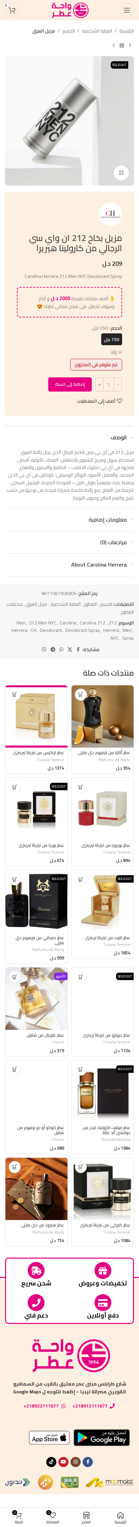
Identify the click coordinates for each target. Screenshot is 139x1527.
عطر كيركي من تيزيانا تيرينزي (105, 1225)
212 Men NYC (42, 622)
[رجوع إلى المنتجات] (122, 45)
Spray (128, 638)
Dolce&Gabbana (116, 1139)
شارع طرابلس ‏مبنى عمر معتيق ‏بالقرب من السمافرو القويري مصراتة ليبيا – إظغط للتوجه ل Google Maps (69, 1387)
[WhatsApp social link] (61, 649)
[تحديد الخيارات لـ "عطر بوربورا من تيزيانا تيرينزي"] (81, 787)
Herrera (111, 630)
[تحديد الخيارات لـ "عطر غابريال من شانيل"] (15, 977)
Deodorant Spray (82, 630)
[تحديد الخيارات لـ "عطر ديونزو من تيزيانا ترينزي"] (81, 977)
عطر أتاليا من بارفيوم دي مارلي (104, 752)
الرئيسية (126, 31)
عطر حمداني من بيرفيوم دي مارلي (40, 940)
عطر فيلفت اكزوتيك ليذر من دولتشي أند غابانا (106, 1130)
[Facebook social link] (78, 649)
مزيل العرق (43, 31)
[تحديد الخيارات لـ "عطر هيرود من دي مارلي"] (15, 1167)
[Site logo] (69, 9)
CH (33, 630)
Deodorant (51, 630)
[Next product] (114, 45)
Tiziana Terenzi (50, 760)
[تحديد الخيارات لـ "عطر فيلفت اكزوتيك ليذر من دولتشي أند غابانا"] (81, 1070)
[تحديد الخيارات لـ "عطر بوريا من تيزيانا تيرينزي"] (15, 787)
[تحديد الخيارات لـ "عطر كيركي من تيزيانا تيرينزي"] (81, 1167)
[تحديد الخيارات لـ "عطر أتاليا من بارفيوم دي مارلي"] (81, 695)
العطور (90, 604)
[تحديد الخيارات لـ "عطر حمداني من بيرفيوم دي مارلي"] (15, 879)
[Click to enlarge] (121, 173)
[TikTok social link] (51, 1462)
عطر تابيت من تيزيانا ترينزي (107, 938)
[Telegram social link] (53, 649)
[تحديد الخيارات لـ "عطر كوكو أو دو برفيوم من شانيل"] (15, 1070)
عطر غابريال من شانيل (45, 1035)
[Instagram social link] (76, 1462)
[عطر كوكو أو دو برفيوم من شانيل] (36, 1091)
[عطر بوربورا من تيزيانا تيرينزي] (103, 809)
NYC (115, 638)
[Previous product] (130, 45)
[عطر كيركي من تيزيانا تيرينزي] (103, 1189)
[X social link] (69, 649)
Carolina (68, 622)
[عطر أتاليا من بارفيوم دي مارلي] (103, 716)
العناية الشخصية (97, 31)
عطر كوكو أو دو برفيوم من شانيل (40, 1130)
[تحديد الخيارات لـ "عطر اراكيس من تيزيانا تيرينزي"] (15, 695)
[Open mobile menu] (126, 10)
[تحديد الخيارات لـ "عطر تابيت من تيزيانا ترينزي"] (81, 879)
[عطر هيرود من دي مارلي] (36, 1189)
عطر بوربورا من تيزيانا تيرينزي (106, 845)
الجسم (68, 31)
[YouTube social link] (63, 1462)
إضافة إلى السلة (70, 384)
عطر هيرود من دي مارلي (42, 1225)
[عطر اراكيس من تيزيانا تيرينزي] (36, 716)
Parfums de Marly (114, 760)
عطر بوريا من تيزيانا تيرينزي (41, 845)
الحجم (116, 328)
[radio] (111, 339)
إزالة (114, 352)
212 (113, 622)
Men (127, 630)
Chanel (58, 1042)
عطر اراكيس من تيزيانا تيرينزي (38, 752)
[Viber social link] (44, 649)
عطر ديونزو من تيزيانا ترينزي (106, 1035)
